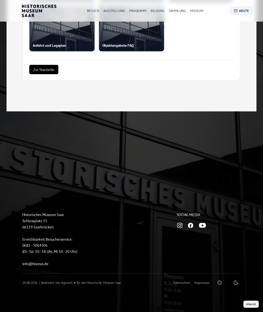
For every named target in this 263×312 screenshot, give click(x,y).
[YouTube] (202, 225)
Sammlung (177, 11)
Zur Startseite (43, 61)
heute (244, 11)
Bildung (157, 11)
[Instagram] (180, 225)
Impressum (201, 283)
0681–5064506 (35, 245)
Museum (196, 11)
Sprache (251, 304)
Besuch (93, 11)
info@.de (35, 263)
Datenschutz (181, 283)
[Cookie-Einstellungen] (219, 283)
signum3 (67, 283)
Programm (138, 11)
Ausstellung (114, 11)
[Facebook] (190, 225)
